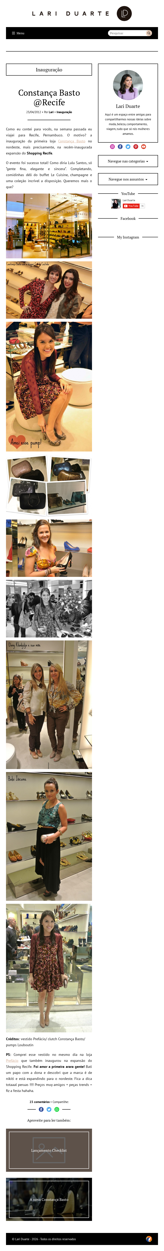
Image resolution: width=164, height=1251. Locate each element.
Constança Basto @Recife (49, 97)
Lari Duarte (128, 106)
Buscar (149, 33)
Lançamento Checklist (49, 1150)
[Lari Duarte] (82, 13)
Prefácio (12, 1060)
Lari (51, 112)
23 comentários (40, 1102)
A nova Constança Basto (49, 1199)
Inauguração (64, 112)
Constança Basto (71, 141)
